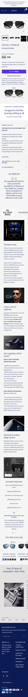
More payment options (14, 75)
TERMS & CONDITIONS (19, 646)
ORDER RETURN (20, 658)
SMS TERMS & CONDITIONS (20, 666)
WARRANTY (19, 661)
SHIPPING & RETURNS (19, 654)
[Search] (5, 10)
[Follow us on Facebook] (3, 676)
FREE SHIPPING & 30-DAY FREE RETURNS (11, 162)
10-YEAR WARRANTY (8, 167)
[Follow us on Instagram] (7, 676)
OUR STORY (5, 157)
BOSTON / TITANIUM (9, 554)
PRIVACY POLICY (21, 650)
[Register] (24, 636)
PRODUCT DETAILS (7, 125)
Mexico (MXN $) (7, 682)
